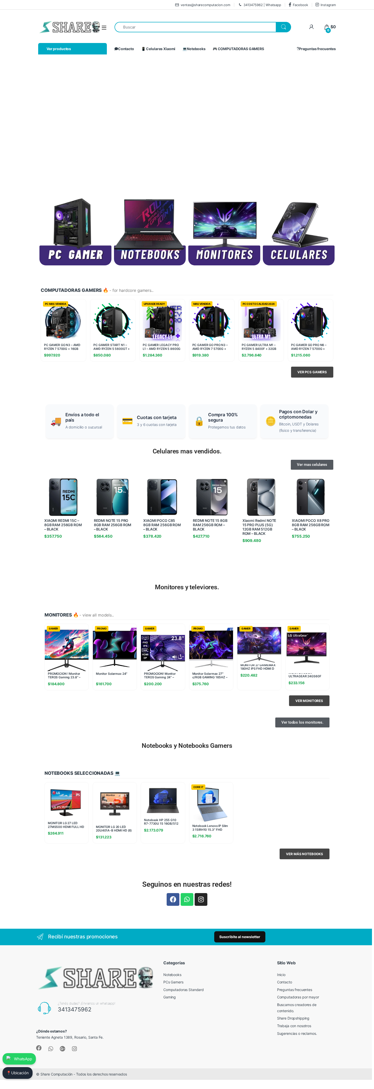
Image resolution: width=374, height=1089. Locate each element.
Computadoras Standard (183, 989)
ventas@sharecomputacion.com (205, 5)
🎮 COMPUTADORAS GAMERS (238, 49)
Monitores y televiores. (187, 587)
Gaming (169, 997)
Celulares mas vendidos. (187, 451)
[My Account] (311, 26)
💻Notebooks (194, 49)
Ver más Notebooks (304, 854)
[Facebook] (173, 899)
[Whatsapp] (187, 899)
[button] (30, 123)
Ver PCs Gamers (312, 372)
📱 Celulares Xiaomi (158, 49)
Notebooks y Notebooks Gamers (187, 745)
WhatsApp (23, 1058)
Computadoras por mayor (298, 997)
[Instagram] (201, 899)
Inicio (281, 974)
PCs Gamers (173, 982)
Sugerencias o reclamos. (297, 1033)
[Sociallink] (39, 1048)
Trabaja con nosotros (294, 1026)
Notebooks (172, 974)
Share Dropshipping (293, 1018)
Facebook (300, 5)
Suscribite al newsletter (239, 937)
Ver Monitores (309, 701)
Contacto (126, 49)
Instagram (328, 5)
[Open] (104, 27)
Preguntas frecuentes (317, 49)
